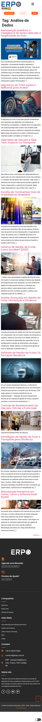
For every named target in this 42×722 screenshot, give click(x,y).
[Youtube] (13, 692)
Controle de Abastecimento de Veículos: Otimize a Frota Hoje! (19, 407)
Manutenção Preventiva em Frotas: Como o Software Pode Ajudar (19, 494)
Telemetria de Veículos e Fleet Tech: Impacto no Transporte (18, 141)
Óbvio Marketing (21, 708)
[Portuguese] (6, 9)
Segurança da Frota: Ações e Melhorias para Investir (18, 86)
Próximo (37, 535)
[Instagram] (8, 692)
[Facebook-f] (3, 692)
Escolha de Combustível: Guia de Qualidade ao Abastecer (20, 193)
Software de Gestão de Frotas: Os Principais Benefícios (21, 354)
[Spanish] (9, 9)
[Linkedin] (18, 692)
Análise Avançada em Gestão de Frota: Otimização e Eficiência (20, 299)
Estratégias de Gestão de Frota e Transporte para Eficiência (20, 438)
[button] (38, 719)
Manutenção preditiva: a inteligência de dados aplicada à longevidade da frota (21, 33)
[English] (3, 9)
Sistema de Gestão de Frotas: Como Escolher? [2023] (18, 248)
